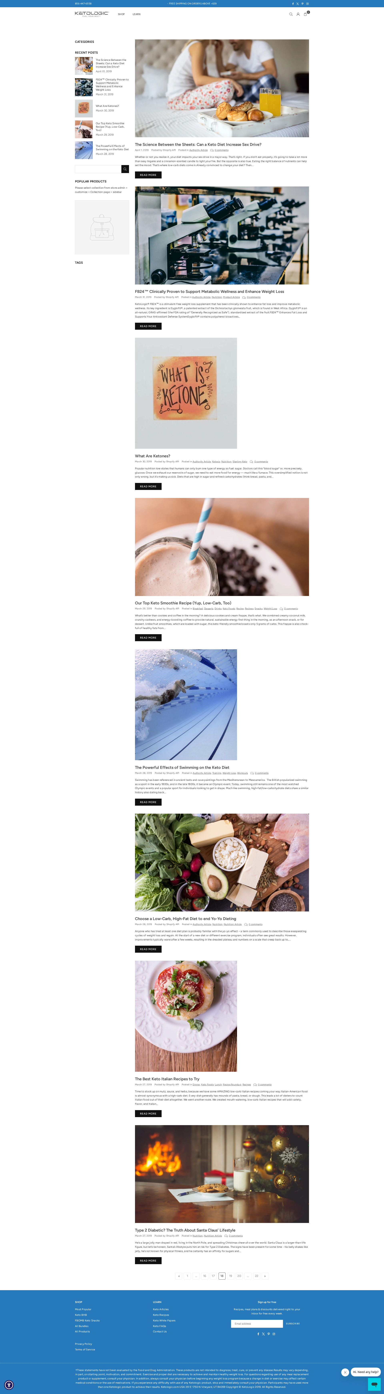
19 (230, 1276)
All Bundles (81, 1326)
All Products (82, 1331)
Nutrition (217, 297)
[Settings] (298, 14)
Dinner (196, 1084)
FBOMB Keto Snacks (87, 1320)
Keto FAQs (159, 1326)
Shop (121, 14)
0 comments (221, 150)
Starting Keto (240, 461)
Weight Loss (270, 608)
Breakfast (198, 608)
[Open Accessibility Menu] (9, 1385)
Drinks (218, 608)
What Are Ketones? (152, 456)
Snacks (258, 608)
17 (213, 1276)
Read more (148, 174)
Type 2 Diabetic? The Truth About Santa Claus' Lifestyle (185, 1230)
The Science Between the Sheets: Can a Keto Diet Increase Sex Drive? (198, 144)
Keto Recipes (161, 1314)
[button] (305, 14)
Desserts (208, 608)
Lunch (218, 1084)
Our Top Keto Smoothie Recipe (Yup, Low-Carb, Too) (183, 603)
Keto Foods (229, 608)
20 (239, 1276)
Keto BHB (81, 1314)
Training (216, 773)
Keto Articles (161, 1309)
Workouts (242, 773)
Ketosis (216, 461)
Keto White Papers (164, 1320)
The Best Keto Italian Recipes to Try (167, 1079)
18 (222, 1276)
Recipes (249, 608)
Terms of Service (85, 1349)
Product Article (231, 297)
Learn (136, 14)
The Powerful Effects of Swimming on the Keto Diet (182, 767)
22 (256, 1276)
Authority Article (198, 150)
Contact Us (160, 1331)
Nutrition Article (233, 924)
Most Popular (83, 1309)
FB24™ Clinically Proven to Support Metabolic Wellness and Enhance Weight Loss (209, 291)
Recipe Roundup (232, 1084)
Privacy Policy (83, 1343)
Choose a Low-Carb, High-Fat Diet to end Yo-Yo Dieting (185, 918)
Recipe (240, 608)
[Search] (291, 14)
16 (204, 1276)
